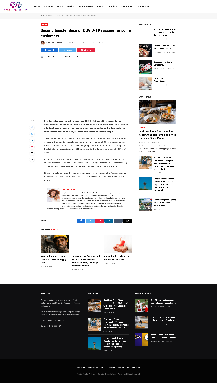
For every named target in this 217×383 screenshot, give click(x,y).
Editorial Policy (143, 6)
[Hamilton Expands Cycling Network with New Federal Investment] (145, 204)
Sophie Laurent (55, 43)
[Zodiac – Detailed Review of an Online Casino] (145, 50)
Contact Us (126, 6)
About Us (81, 368)
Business (142, 127)
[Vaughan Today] (16, 6)
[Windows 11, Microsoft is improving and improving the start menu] (145, 34)
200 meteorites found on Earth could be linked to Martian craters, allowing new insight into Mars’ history (86, 261)
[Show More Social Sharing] (97, 50)
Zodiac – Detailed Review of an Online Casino (164, 47)
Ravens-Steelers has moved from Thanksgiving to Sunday (163, 336)
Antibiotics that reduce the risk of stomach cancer (116, 258)
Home (37, 6)
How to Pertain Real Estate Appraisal (162, 79)
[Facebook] (31, 127)
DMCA (103, 368)
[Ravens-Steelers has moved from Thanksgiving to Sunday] (141, 339)
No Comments (85, 43)
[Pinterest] (31, 146)
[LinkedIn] (31, 140)
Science (44, 24)
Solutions (112, 6)
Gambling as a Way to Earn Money (163, 63)
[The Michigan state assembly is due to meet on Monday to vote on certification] (141, 322)
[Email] (31, 153)
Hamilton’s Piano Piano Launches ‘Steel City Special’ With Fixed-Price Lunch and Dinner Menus (157, 135)
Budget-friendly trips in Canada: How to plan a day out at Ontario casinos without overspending (164, 184)
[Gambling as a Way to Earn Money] (145, 67)
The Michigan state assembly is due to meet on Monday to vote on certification (163, 319)
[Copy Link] (31, 159)
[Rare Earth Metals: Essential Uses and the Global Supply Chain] (55, 244)
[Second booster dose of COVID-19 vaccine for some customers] (86, 85)
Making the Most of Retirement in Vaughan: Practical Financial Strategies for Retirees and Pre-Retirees (164, 163)
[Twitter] (31, 133)
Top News (48, 6)
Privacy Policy (133, 368)
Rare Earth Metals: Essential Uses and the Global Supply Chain (54, 259)
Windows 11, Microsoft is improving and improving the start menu (165, 32)
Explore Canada (85, 6)
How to (100, 6)
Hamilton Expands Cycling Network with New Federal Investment (165, 203)
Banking (70, 6)
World (60, 6)
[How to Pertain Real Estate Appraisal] (145, 83)
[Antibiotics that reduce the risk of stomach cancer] (118, 244)
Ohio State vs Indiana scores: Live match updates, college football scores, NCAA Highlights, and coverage (163, 302)
